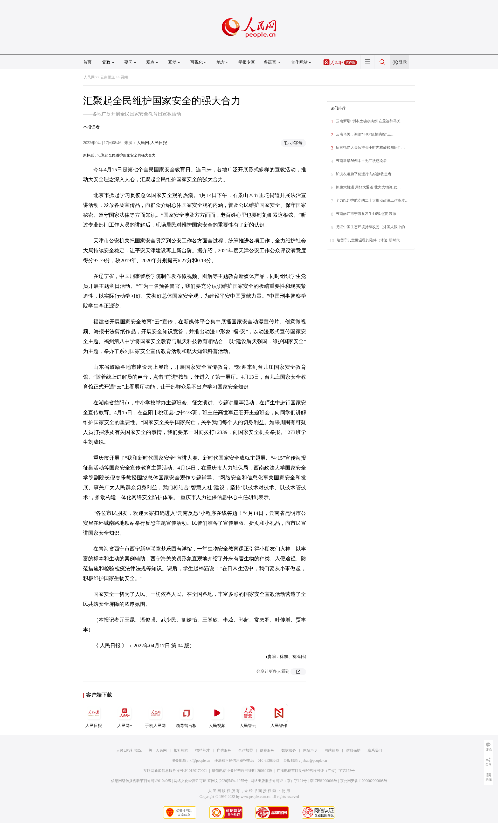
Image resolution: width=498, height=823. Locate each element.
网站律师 (331, 750)
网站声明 (310, 750)
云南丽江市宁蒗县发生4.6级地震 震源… (368, 214)
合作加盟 (245, 750)
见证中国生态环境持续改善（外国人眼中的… (372, 227)
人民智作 (279, 725)
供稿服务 (267, 750)
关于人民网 (158, 750)
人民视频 (217, 725)
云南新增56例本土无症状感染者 (361, 161)
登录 (403, 62)
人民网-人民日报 (152, 142)
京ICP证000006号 (323, 781)
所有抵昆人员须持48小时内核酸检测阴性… (370, 147)
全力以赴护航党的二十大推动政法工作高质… (372, 200)
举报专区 (246, 62)
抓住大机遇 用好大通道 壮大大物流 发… (368, 187)
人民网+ (124, 725)
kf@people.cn (200, 761)
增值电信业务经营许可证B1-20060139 (242, 771)
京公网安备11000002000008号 (363, 781)
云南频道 (107, 77)
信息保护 (353, 750)
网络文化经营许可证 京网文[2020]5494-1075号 (211, 781)
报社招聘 (181, 750)
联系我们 (375, 750)
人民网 (89, 77)
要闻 (124, 77)
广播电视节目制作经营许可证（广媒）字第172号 (316, 771)
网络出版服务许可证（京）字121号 (279, 781)
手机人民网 (155, 725)
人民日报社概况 (129, 750)
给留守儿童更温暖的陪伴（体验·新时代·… (371, 240)
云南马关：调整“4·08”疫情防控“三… (365, 134)
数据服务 (288, 750)
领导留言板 (186, 725)
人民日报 (93, 725)
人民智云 (248, 725)
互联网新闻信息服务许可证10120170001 (175, 771)
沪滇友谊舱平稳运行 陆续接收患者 (363, 174)
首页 (87, 62)
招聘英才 (202, 750)
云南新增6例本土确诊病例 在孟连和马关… (370, 121)
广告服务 (224, 750)
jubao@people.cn (314, 761)
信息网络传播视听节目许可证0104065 (141, 781)
